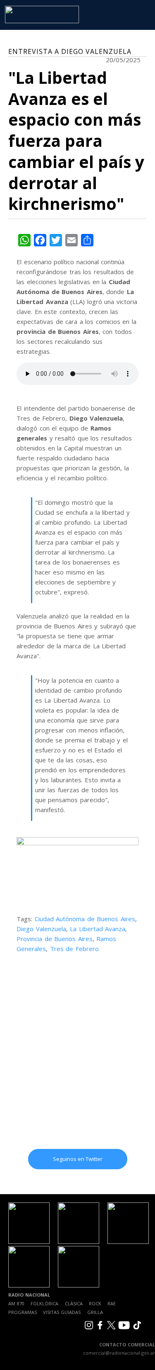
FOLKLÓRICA (44, 1303)
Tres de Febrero (74, 948)
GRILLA (95, 1312)
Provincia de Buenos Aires (55, 938)
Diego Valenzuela (41, 929)
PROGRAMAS (22, 1312)
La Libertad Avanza (97, 929)
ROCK (95, 1303)
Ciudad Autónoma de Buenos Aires (85, 919)
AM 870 (16, 1303)
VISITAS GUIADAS (62, 1312)
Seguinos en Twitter (78, 1159)
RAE (111, 1303)
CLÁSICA (74, 1303)
